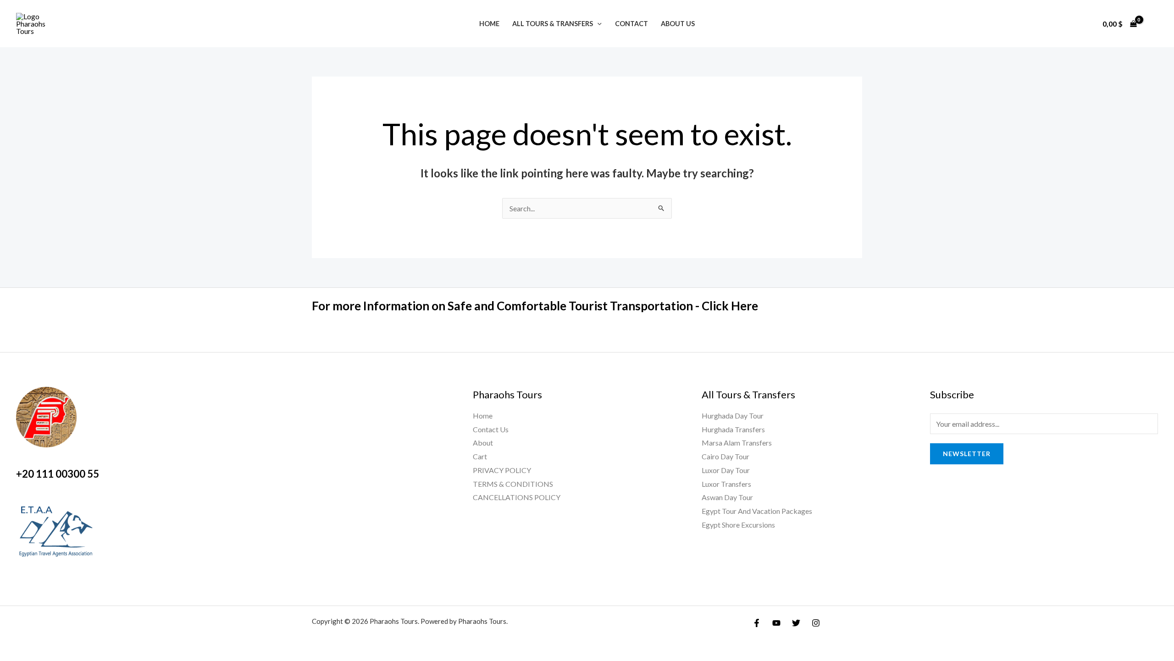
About (483, 442)
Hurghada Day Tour (733, 415)
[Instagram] (816, 623)
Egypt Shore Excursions (738, 524)
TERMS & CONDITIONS (513, 483)
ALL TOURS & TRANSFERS (552, 24)
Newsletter (967, 453)
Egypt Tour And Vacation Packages (757, 511)
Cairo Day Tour (725, 456)
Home (489, 24)
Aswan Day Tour (727, 497)
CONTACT (631, 24)
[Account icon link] (1154, 24)
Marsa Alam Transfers (737, 442)
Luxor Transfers (726, 483)
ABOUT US (678, 24)
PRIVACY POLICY (502, 470)
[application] (597, 24)
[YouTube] (776, 623)
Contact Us (491, 429)
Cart (480, 456)
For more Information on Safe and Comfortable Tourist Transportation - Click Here (535, 305)
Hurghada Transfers (733, 429)
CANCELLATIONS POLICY (516, 497)
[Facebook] (757, 623)
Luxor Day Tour (726, 470)
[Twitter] (796, 623)
